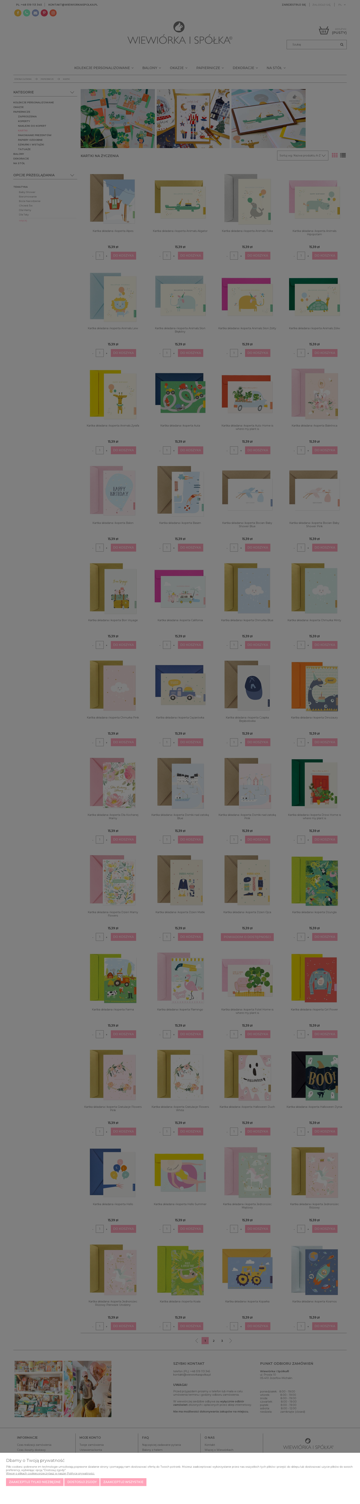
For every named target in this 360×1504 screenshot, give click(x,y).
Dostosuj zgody (82, 1482)
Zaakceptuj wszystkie (123, 1482)
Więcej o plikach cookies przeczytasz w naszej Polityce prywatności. (50, 1473)
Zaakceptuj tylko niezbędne (35, 1482)
